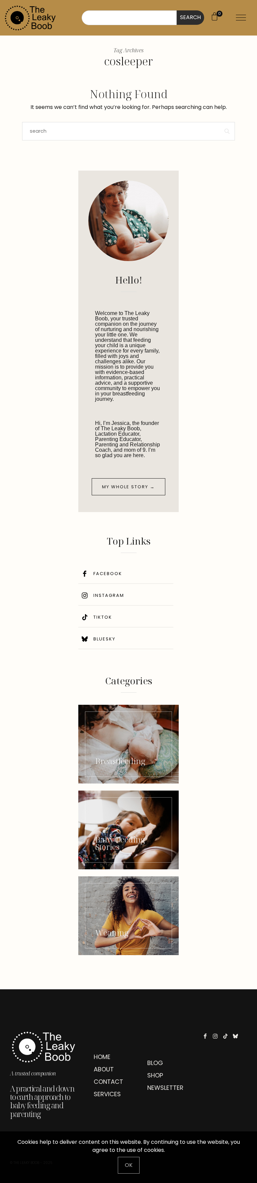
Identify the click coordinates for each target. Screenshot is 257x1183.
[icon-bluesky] (237, 1036)
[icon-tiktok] (227, 1036)
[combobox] (129, 17)
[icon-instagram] (217, 1036)
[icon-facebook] (207, 1036)
